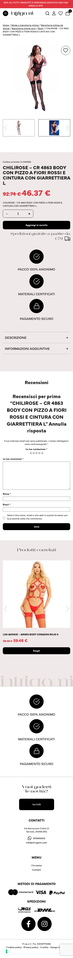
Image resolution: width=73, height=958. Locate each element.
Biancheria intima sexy (24, 28)
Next (67, 128)
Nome (7, 493)
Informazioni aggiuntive (27, 348)
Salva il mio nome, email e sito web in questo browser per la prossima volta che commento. (37, 516)
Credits (44, 947)
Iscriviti (36, 804)
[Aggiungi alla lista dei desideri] (65, 50)
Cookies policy (14, 947)
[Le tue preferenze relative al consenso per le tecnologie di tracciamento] (6, 951)
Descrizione (16, 337)
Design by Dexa (58, 947)
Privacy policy (31, 947)
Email (7, 504)
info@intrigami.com (36, 842)
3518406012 (39, 838)
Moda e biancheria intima (25, 25)
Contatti (36, 869)
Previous (5, 128)
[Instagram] (44, 923)
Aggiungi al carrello (37, 224)
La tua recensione (13, 458)
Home (6, 25)
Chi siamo (36, 865)
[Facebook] (28, 923)
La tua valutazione (36, 449)
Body (40, 28)
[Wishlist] (60, 12)
